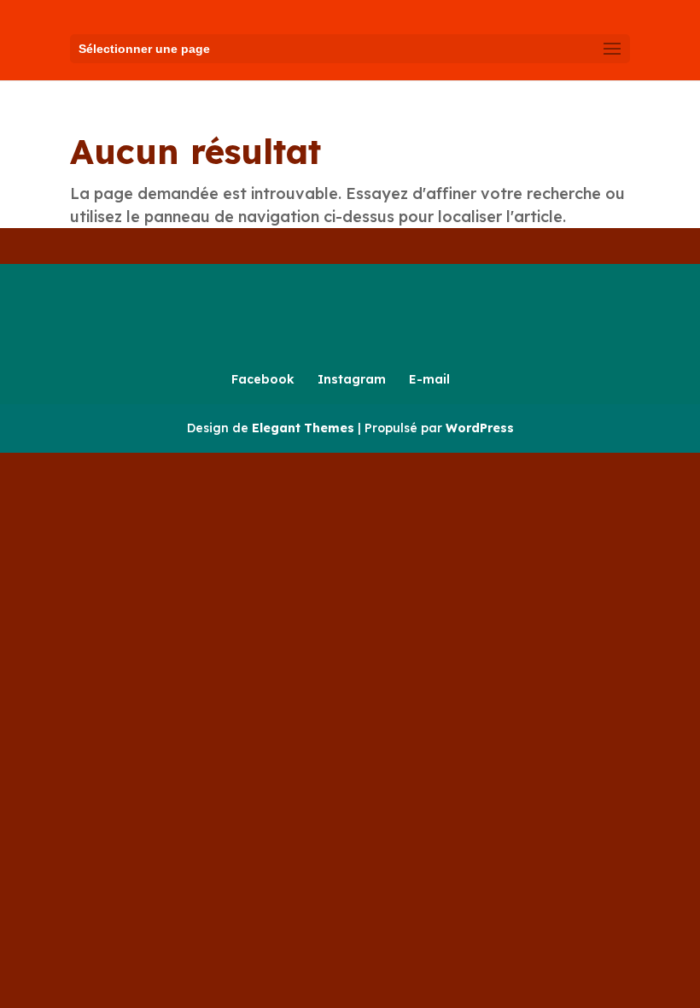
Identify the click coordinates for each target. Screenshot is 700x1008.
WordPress (480, 428)
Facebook (263, 379)
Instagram (352, 379)
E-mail (429, 379)
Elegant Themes (303, 428)
